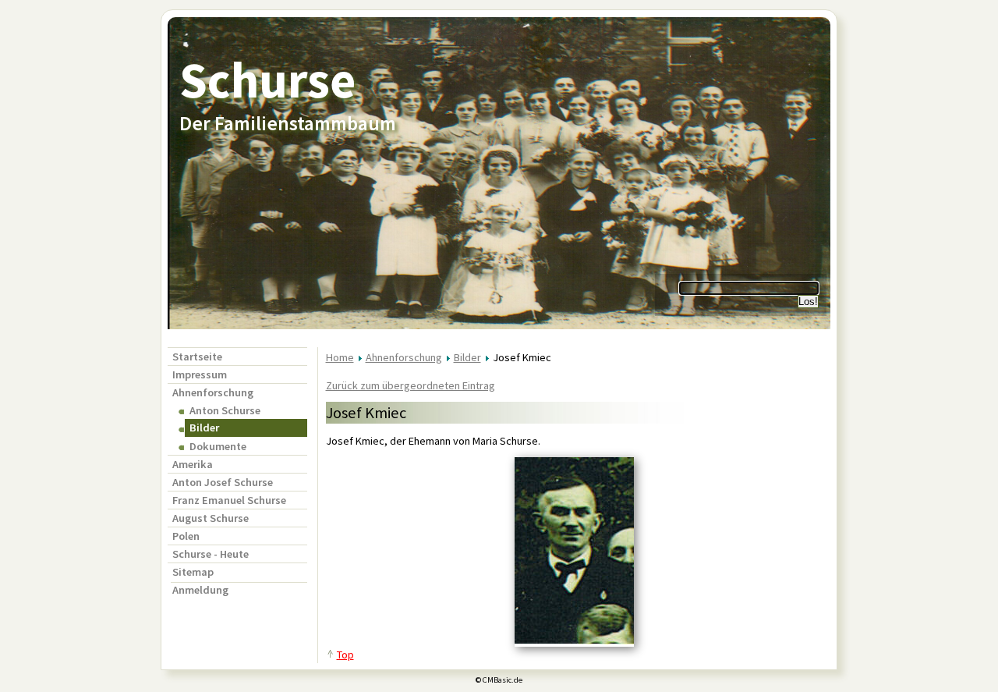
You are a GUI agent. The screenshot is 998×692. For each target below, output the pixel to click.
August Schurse (210, 518)
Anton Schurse (224, 410)
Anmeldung (200, 590)
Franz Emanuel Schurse (229, 500)
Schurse (267, 79)
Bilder (467, 357)
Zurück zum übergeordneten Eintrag (410, 385)
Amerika (192, 464)
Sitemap (193, 572)
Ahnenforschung (212, 392)
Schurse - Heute (210, 554)
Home (340, 357)
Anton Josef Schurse (222, 482)
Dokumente (217, 446)
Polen (186, 536)
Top (345, 655)
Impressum (199, 374)
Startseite (197, 357)
